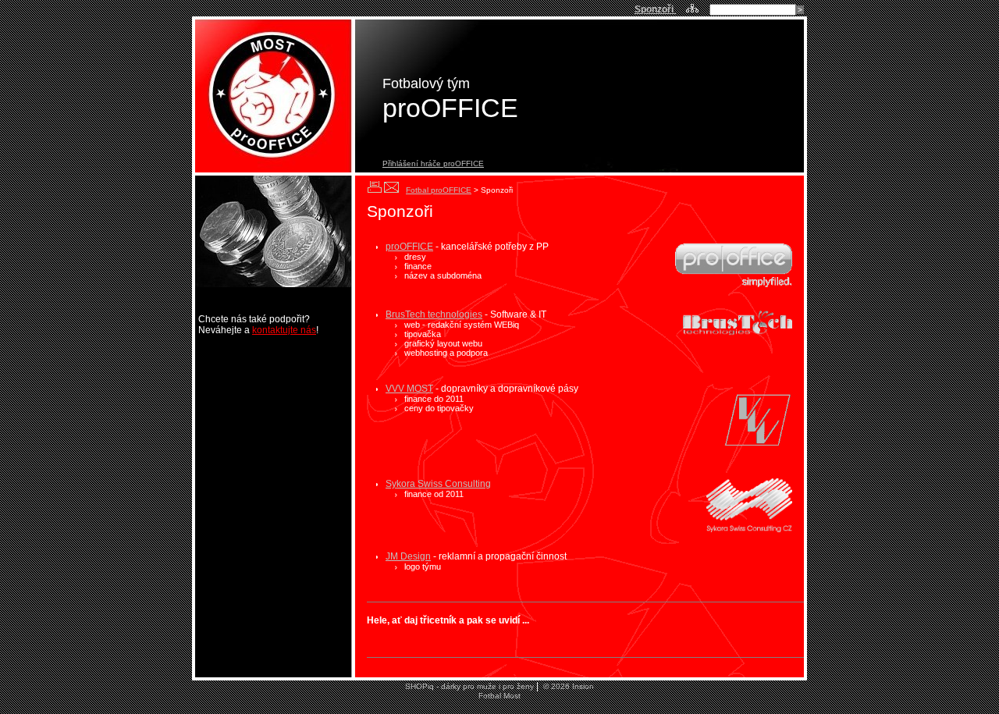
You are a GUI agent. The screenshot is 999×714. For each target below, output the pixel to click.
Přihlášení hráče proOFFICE (433, 163)
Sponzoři (655, 9)
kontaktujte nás (284, 330)
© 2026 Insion (567, 686)
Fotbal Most (499, 695)
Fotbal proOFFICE (438, 190)
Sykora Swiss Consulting (438, 483)
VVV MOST (409, 388)
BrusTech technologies (434, 314)
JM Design (408, 556)
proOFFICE (409, 246)
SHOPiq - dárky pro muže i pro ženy (469, 686)
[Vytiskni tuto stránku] (374, 187)
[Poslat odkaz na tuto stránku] (391, 187)
